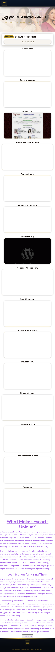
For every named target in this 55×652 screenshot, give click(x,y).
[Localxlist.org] (27, 256)
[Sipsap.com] (27, 131)
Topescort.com (27, 424)
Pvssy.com (27, 487)
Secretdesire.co (27, 80)
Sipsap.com (27, 111)
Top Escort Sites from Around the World (24, 18)
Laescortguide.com (27, 205)
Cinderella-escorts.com (27, 142)
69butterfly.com (27, 393)
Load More (27, 636)
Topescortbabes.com (27, 268)
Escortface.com (27, 299)
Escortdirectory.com (27, 330)
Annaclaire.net (27, 174)
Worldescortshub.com (27, 456)
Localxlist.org (27, 236)
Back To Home (28, 42)
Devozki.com (27, 362)
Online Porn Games (36, 649)
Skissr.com (27, 49)
